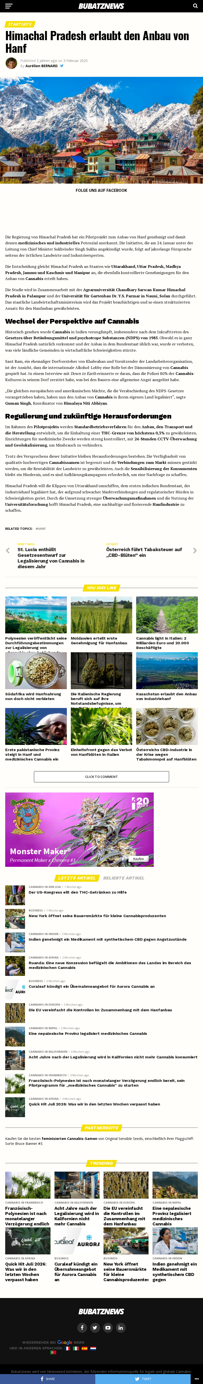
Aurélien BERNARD (41, 65)
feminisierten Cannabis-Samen (69, 1138)
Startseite (20, 24)
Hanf (41, 528)
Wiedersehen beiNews (53, 1342)
